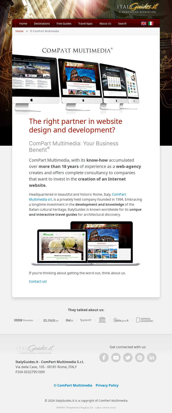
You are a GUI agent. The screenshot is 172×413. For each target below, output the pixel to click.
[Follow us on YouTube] (116, 357)
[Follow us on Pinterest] (140, 357)
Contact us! (38, 281)
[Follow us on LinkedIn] (151, 357)
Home (23, 23)
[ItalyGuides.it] (138, 9)
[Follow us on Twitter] (128, 357)
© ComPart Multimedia (73, 385)
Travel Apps (85, 23)
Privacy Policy (107, 385)
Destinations (42, 23)
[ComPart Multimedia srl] (36, 351)
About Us (105, 23)
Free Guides (64, 23)
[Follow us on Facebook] (104, 357)
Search (122, 23)
